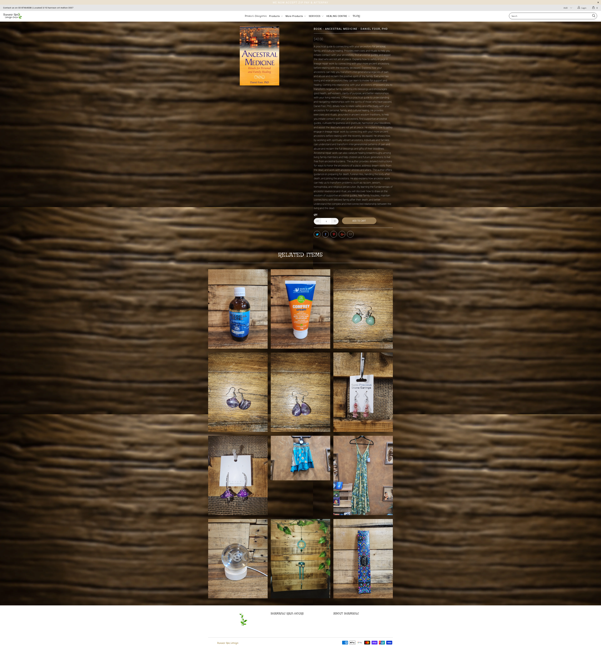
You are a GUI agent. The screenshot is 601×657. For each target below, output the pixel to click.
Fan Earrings (238, 392)
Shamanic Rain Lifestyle (227, 643)
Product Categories (256, 16)
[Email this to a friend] (350, 234)
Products (275, 16)
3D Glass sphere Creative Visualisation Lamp (238, 558)
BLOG (356, 16)
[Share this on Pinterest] (333, 234)
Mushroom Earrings (238, 475)
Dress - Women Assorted (363, 475)
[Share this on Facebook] (325, 234)
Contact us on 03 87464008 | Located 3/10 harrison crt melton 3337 (38, 8)
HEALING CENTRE (337, 16)
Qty (315, 215)
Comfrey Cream (300, 309)
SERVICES (315, 16)
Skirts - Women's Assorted (300, 458)
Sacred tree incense (363, 558)
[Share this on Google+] (342, 234)
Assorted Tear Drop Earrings (300, 392)
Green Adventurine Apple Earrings (363, 309)
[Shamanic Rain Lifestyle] (49, 15)
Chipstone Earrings (363, 392)
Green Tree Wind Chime (300, 558)
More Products (295, 16)
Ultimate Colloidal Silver (238, 309)
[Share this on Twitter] (317, 234)
